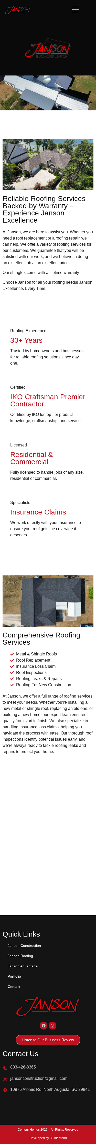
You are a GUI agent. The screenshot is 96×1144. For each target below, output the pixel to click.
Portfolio (14, 976)
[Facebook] (43, 1025)
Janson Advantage (23, 966)
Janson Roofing (20, 956)
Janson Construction (24, 945)
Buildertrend (58, 1138)
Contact (14, 987)
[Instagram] (52, 1025)
